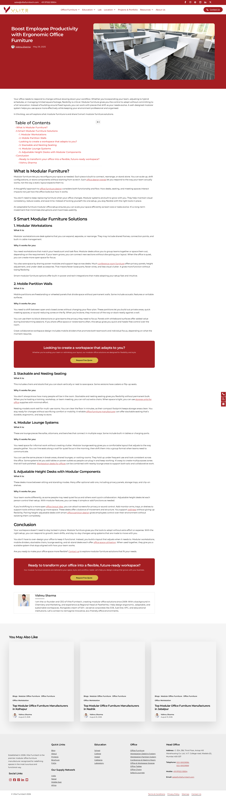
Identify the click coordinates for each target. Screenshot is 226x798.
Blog (53, 750)
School (97, 750)
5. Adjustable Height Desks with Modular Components (50, 152)
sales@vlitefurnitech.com (26, 2)
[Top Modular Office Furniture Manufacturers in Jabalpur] (183, 681)
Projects (54, 757)
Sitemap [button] (185, 794)
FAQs (53, 763)
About (54, 754)
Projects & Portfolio (128, 10)
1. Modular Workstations (32, 134)
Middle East (56, 782)
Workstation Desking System (143, 754)
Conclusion (22, 155)
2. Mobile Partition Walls (32, 138)
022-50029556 (182, 762)
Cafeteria (98, 760)
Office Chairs (135, 769)
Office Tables (136, 766)
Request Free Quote (84, 360)
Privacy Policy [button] (173, 794)
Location (108, 10)
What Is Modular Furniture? (32, 127)
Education (87, 10)
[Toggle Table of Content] (96, 122)
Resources (145, 10)
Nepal (53, 779)
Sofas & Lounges (137, 773)
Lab (100, 10)
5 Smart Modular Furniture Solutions (37, 131)
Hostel (97, 757)
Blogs (15, 696)
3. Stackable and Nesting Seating (38, 145)
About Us (160, 10)
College (97, 754)
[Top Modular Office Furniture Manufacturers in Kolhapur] (41, 681)
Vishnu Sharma (23, 47)
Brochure (55, 760)
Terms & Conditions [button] (156, 794)
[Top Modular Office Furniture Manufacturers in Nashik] (112, 681)
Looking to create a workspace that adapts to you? (48, 141)
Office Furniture (69, 10)
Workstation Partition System (143, 757)
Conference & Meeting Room (143, 760)
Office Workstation (21, 700)
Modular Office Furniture (29, 696)
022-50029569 (182, 765)
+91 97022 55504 (48, 2)
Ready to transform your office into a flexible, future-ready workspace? (59, 159)
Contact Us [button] (196, 794)
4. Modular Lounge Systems (35, 148)
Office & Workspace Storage (142, 763)
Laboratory (99, 763)
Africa (53, 785)
